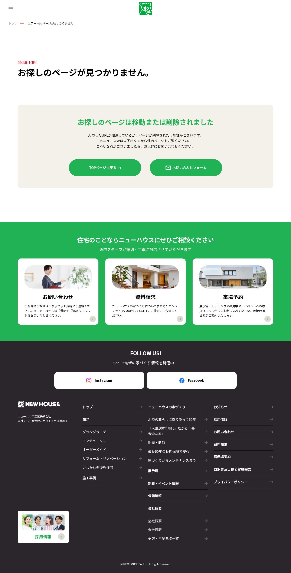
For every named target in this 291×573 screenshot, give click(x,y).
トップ (13, 23)
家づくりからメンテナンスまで (172, 460)
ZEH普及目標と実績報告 (232, 469)
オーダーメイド (94, 449)
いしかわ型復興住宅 (97, 467)
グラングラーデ (94, 431)
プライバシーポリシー (231, 481)
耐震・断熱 (156, 442)
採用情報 (220, 419)
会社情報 (155, 529)
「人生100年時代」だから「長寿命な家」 (171, 431)
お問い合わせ (224, 431)
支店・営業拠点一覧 (163, 538)
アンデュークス (94, 440)
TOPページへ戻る (102, 167)
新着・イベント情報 (163, 483)
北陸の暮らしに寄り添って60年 (172, 419)
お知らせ (220, 406)
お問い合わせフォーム (190, 167)
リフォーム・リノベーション (104, 458)
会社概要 (155, 520)
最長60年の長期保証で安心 (168, 451)
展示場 (153, 470)
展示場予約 (222, 456)
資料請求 (220, 444)
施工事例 (89, 477)
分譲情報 (155, 495)
